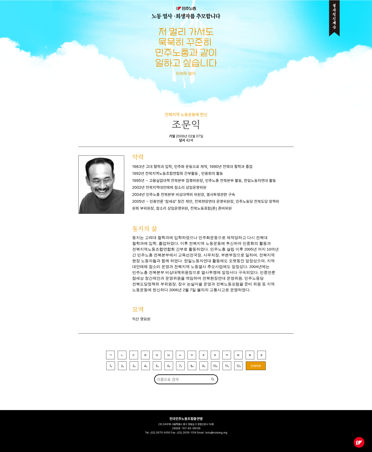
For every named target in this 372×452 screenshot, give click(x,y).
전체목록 (256, 366)
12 (239, 366)
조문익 (186, 124)
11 (227, 366)
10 (215, 366)
